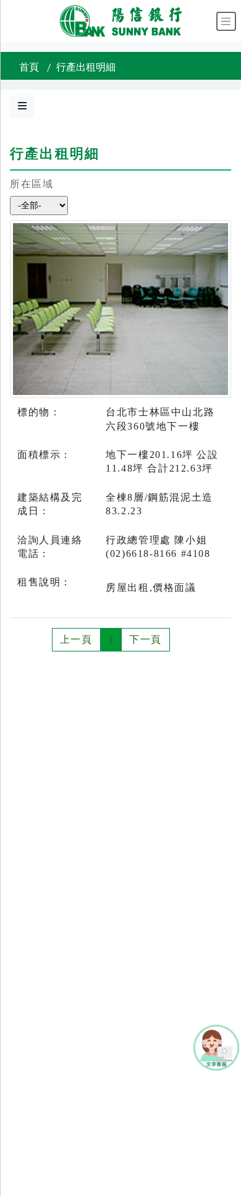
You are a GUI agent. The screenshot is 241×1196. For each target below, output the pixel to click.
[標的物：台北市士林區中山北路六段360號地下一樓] (120, 308)
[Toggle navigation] (226, 21)
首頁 (29, 67)
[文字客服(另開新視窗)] (216, 1046)
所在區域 (31, 184)
